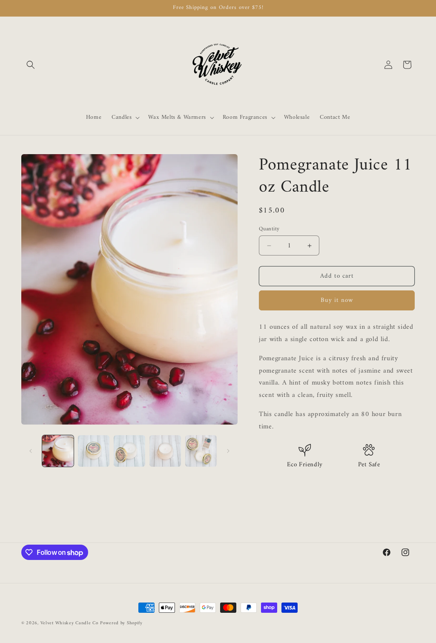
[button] (30, 64)
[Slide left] (30, 451)
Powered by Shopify (121, 623)
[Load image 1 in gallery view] (58, 451)
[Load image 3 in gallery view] (129, 451)
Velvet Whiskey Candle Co (69, 623)
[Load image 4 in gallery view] (165, 451)
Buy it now (337, 300)
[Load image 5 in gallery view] (201, 451)
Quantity (269, 229)
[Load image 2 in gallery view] (93, 451)
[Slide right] (228, 451)
